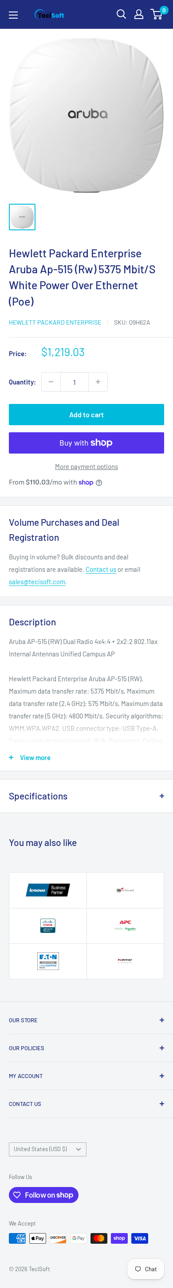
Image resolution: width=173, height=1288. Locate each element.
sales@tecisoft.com (37, 582)
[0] (156, 14)
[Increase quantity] (98, 381)
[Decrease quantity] (51, 381)
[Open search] (121, 14)
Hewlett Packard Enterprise (55, 322)
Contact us (101, 569)
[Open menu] (13, 15)
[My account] (138, 14)
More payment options (86, 466)
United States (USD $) (40, 1148)
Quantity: (22, 382)
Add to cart (86, 414)
